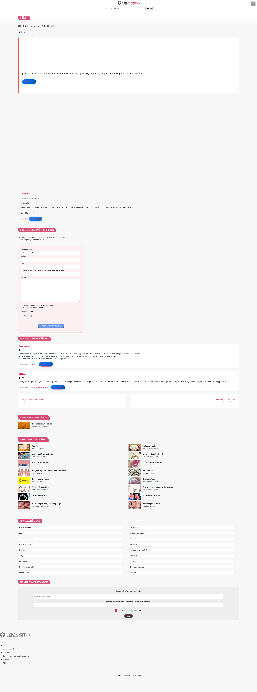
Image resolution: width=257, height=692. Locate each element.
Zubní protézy (149, 479)
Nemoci (22, 550)
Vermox (22, 373)
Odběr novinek (8, 649)
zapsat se (121, 610)
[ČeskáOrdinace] (128, 5)
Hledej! (149, 8)
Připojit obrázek (28, 312)
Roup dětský (24, 346)
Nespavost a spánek (137, 533)
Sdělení (23, 277)
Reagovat (35, 219)
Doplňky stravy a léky (27, 567)
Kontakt (133, 572)
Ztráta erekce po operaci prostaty (158, 487)
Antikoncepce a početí (138, 550)
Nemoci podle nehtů (152, 503)
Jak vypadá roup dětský (42, 454)
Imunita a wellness (26, 572)
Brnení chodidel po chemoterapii (34, 399)
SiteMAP (6, 659)
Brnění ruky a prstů (151, 495)
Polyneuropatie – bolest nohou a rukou (49, 471)
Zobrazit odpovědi (36, 387)
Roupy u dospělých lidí (153, 454)
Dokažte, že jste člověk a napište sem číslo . (43, 270)
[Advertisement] (79, 52)
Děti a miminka (25, 544)
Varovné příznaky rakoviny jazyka (47, 503)
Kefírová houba (150, 446)
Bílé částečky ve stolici (42, 424)
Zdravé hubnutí (135, 527)
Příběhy (133, 561)
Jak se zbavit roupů (40, 479)
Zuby (21, 556)
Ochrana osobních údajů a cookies (16, 656)
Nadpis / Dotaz (26, 249)
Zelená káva (148, 471)
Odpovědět (29, 81)
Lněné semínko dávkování (225, 399)
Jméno (23, 256)
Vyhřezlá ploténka (40, 487)
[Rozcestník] (253, 4)
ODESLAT (128, 616)
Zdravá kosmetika (26, 539)
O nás (5, 645)
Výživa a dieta (135, 539)
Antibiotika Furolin (40, 462)
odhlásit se (137, 610)
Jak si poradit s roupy (152, 462)
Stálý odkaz (24, 219)
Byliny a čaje (23, 561)
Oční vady (133, 556)
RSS (4, 663)
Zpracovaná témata (137, 567)
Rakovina (133, 544)
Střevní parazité (39, 495)
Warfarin (36, 446)
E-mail (23, 263)
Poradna (22, 533)
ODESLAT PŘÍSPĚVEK (51, 326)
